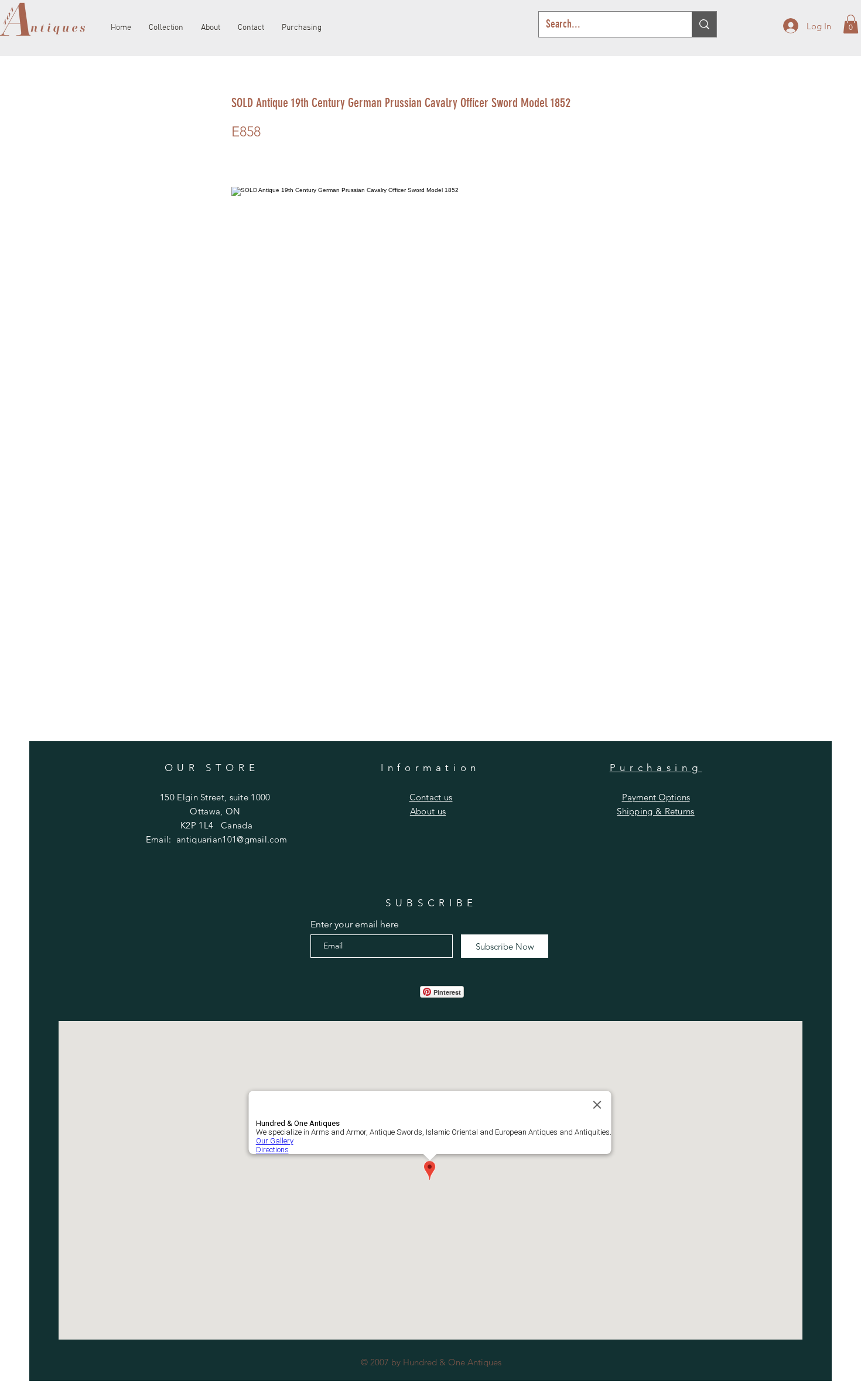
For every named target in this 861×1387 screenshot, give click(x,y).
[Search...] (704, 24)
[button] (851, 24)
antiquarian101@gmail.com (231, 839)
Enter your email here (354, 924)
